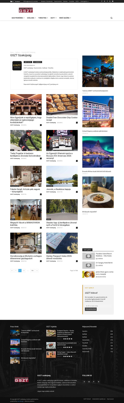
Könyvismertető (14, 186)
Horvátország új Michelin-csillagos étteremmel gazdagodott (26, 257)
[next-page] (37, 270)
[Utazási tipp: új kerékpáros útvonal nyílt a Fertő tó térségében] (62, 209)
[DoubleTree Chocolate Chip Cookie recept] (62, 104)
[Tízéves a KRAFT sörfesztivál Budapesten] (98, 72)
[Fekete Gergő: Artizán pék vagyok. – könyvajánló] (26, 176)
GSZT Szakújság (15, 125)
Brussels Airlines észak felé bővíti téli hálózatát (96, 171)
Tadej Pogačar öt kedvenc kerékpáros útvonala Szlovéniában (25, 154)
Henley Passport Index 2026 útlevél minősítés (59, 257)
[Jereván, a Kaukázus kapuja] (62, 176)
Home (12, 52)
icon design (20, 401)
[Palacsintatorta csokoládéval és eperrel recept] (51, 345)
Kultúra (12, 219)
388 (32, 270)
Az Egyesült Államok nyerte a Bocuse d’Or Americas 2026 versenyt (59, 155)
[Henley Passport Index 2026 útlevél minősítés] (62, 243)
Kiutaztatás (50, 186)
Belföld (12, 114)
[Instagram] (104, 1)
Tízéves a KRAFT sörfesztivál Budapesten (95, 91)
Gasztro (49, 150)
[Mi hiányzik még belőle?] (98, 192)
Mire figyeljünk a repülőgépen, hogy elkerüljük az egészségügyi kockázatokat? (25, 120)
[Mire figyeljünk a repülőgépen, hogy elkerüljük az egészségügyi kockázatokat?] (26, 104)
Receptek (49, 114)
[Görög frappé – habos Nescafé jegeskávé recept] (51, 354)
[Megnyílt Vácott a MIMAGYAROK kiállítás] (26, 209)
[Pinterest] (107, 1)
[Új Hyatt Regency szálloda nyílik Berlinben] (98, 112)
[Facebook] (102, 1)
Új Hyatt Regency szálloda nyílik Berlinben (95, 131)
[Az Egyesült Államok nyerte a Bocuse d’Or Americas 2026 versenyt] (62, 140)
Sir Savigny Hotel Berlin (104, 263)
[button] (111, 18)
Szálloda (100, 258)
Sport (12, 150)
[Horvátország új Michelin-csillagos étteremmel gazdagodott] (26, 243)
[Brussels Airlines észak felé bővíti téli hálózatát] (98, 152)
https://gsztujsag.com (29, 65)
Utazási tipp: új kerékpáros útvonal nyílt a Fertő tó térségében (61, 223)
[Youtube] (113, 1)
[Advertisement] (76, 9)
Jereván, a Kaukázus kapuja (58, 189)
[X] (110, 1)
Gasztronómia (102, 277)
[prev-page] (12, 270)
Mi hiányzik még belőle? (89, 212)
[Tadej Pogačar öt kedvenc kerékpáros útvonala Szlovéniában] (26, 140)
